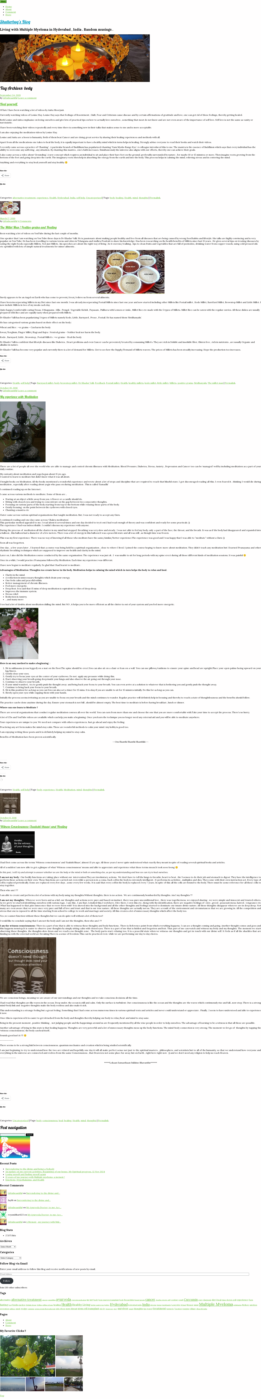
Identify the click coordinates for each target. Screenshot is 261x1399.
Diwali (218, 1300)
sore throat (71, 1308)
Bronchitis (129, 1300)
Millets (173, 383)
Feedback (100, 383)
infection (153, 1305)
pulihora (12, 1309)
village (193, 1309)
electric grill (231, 1300)
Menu (3, 2)
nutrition (253, 1305)
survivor (123, 1308)
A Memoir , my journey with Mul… (43, 1222)
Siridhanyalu (200, 383)
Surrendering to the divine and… (43, 1193)
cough (180, 1300)
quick (18, 1309)
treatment (159, 1308)
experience (42, 197)
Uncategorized (94, 197)
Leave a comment (27, 98)
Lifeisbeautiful (10, 98)
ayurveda (63, 1299)
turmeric (170, 1309)
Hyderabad (63, 197)
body (112, 197)
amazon (45, 1300)
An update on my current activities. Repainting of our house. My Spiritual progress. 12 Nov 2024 (55, 1171)
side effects (60, 1309)
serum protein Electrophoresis (45, 1309)
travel (149, 1309)
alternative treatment (24, 197)
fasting (4, 1304)
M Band (183, 1305)
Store (8, 14)
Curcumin (191, 1299)
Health (52, 197)
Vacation (178, 1309)
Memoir (190, 1305)
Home (8, 6)
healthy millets (136, 383)
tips (145, 1309)
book (121, 1300)
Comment (10, 12)
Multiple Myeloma (216, 1304)
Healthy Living (81, 1304)
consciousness (50, 1120)
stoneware (109, 1309)
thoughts (143, 197)
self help (80, 197)
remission (31, 1309)
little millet (162, 383)
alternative (5, 1299)
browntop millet (68, 383)
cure (200, 1300)
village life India (201, 1309)
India (72, 197)
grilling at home (47, 1305)
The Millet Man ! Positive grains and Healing (28, 227)
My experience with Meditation (19, 397)
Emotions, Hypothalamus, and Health (24, 1179)
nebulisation (237, 1305)
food (10, 1305)
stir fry (102, 1309)
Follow (6, 1280)
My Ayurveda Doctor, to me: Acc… (43, 1207)
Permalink (155, 197)
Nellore (245, 1305)
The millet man (215, 383)
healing (119, 197)
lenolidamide (166, 1305)
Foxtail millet (112, 383)
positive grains (185, 383)
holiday (106, 1305)
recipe (24, 1308)
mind (135, 197)
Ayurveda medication (79, 1300)
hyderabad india (135, 1305)
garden (21, 1305)
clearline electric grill (163, 1300)
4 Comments (24, 221)
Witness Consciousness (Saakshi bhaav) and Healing (33, 827)
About (8, 9)
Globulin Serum (31, 1305)
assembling (52, 1300)
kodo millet (150, 383)
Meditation (69, 789)
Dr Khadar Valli (86, 383)
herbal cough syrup (97, 1305)
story (115, 1309)
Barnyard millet (45, 383)
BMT (91, 1300)
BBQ (88, 1300)
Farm (251, 1300)
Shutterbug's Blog (15, 21)
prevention (4, 1309)
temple (131, 1309)
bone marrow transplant (109, 1300)
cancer (150, 1299)
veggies (185, 1309)
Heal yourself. (9, 104)
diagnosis (207, 1300)
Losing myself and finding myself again (25, 1174)
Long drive (176, 1305)
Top (2, 1395)
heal (61, 1120)
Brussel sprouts (139, 1300)
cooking (174, 1300)
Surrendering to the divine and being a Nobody (29, 1169)
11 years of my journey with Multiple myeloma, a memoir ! (35, 1177)
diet (214, 1299)
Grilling (39, 1305)
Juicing (159, 1305)
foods (15, 1304)
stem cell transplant (88, 1308)
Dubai (224, 1300)
